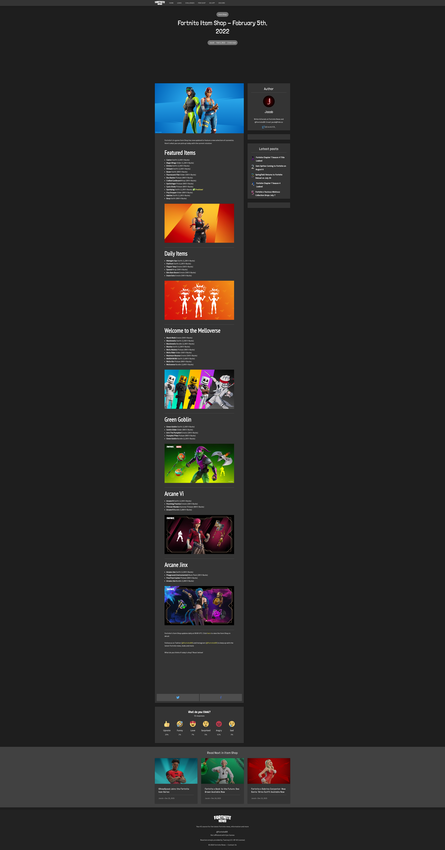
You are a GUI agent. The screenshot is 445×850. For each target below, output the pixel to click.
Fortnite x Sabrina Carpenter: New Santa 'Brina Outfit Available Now (268, 790)
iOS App (212, 3)
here (209, 633)
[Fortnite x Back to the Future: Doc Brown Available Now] (222, 771)
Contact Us (232, 845)
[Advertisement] (222, 66)
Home (171, 3)
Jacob (211, 42)
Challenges (189, 3)
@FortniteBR (187, 643)
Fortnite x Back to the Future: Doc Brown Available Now (222, 790)
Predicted (199, 189)
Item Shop (202, 3)
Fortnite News (220, 845)
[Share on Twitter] (178, 697)
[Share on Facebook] (221, 697)
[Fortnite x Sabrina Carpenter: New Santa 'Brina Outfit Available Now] (269, 771)
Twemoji (226, 840)
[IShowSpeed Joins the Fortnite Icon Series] (176, 771)
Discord (222, 3)
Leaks (179, 3)
